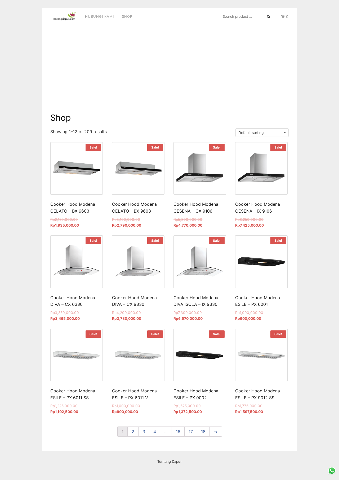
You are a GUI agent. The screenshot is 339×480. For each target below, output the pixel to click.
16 (178, 431)
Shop (127, 16)
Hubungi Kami (99, 16)
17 (191, 431)
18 (203, 431)
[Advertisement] (169, 65)
